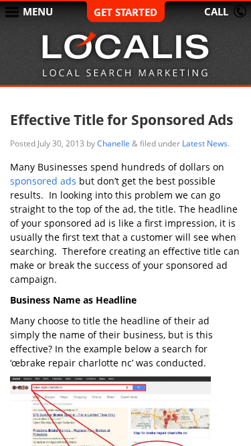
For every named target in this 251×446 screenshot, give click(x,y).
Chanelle (113, 143)
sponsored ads (43, 181)
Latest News (205, 143)
